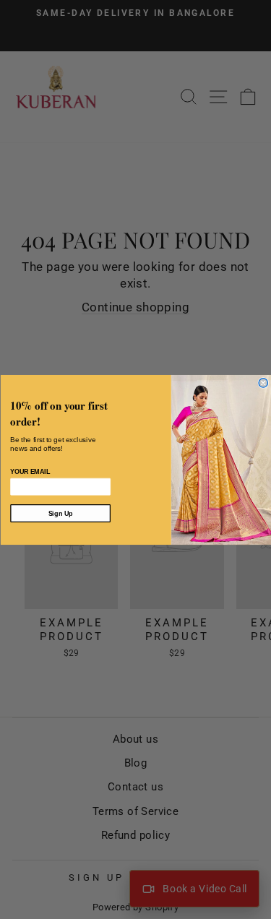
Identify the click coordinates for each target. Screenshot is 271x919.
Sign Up (60, 513)
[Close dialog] (263, 382)
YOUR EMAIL (30, 471)
